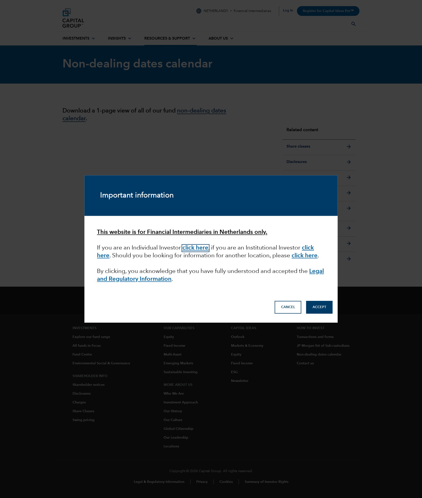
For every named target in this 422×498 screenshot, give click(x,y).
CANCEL (288, 307)
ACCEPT (319, 307)
